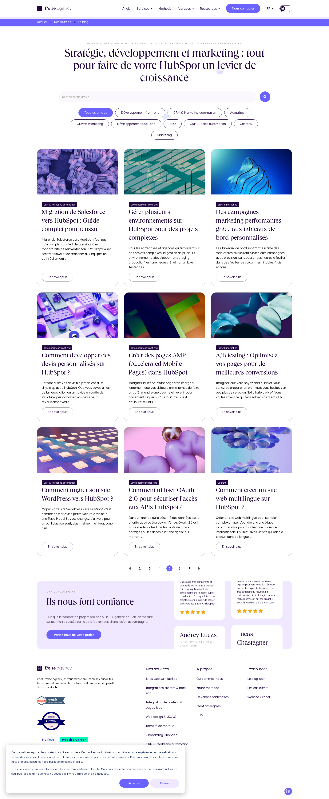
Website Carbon (74, 739)
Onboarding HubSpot (161, 735)
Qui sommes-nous (209, 679)
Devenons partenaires (212, 697)
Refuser (165, 783)
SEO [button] (172, 124)
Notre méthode (207, 688)
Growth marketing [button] (90, 124)
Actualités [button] (237, 112)
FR (268, 8)
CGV (199, 715)
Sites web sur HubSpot (162, 679)
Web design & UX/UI (161, 717)
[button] (285, 8)
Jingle (126, 8)
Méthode (165, 8)
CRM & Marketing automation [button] (194, 112)
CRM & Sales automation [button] (208, 124)
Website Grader (258, 697)
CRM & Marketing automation (167, 744)
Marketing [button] (164, 135)
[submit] (265, 96)
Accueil (42, 22)
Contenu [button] (246, 124)
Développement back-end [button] (136, 124)
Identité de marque (160, 726)
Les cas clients (257, 688)
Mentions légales (208, 706)
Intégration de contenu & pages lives (164, 704)
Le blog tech (256, 679)
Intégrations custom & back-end (167, 690)
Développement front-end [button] (140, 112)
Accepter (134, 783)
